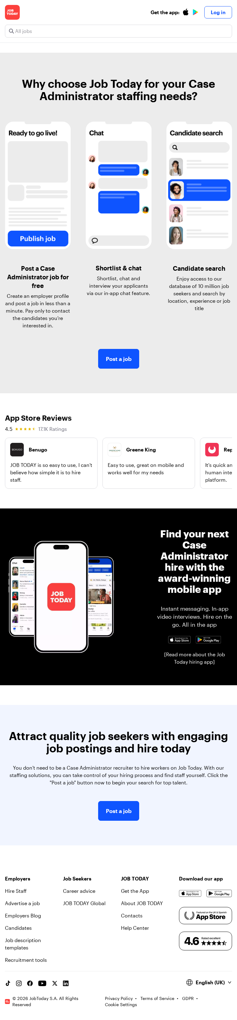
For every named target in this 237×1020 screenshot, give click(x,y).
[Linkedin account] (66, 983)
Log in (218, 12)
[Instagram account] (19, 983)
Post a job (118, 358)
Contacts (132, 915)
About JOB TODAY (142, 903)
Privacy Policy (119, 998)
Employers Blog (23, 915)
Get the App (135, 891)
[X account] (54, 983)
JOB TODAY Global (84, 903)
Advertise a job (22, 903)
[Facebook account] (30, 983)
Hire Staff (16, 891)
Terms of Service (157, 998)
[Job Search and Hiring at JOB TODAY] (12, 12)
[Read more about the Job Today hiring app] (194, 658)
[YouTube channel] (42, 983)
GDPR (188, 998)
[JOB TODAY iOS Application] (179, 639)
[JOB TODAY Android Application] (208, 639)
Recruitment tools (26, 960)
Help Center (135, 928)
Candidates (18, 928)
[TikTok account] (7, 983)
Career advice (79, 891)
